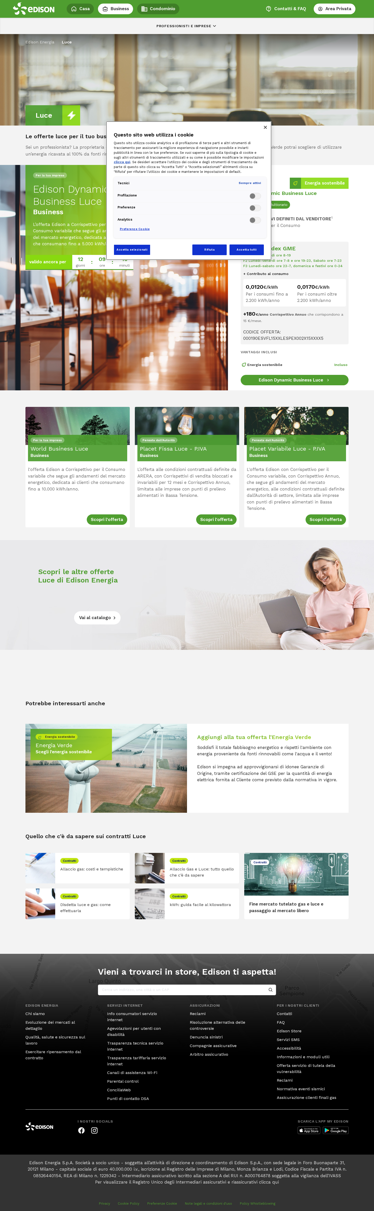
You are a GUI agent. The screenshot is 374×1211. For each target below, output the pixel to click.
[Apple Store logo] (309, 1130)
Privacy (104, 1203)
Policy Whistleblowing (257, 1203)
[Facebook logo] (81, 1130)
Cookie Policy (128, 1203)
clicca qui (269, 1182)
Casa (84, 8)
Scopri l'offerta (107, 519)
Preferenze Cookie (162, 1203)
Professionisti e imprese (183, 26)
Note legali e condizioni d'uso (208, 1203)
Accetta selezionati (132, 249)
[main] (187, 605)
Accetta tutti (246, 249)
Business (120, 8)
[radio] (278, 204)
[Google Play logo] (336, 1130)
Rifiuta (209, 249)
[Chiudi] (265, 127)
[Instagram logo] (94, 1130)
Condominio (162, 8)
